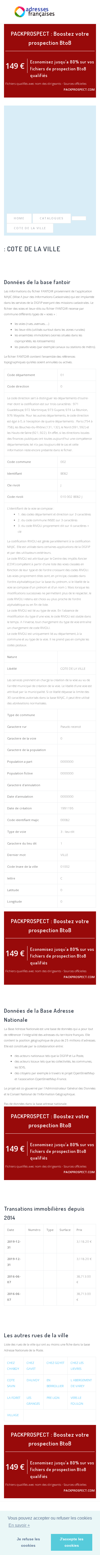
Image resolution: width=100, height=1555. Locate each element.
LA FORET (14, 1398)
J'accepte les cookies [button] (71, 1542)
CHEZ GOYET (56, 1363)
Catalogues (52, 218)
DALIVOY (33, 1380)
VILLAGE (13, 1415)
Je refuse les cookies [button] (28, 1542)
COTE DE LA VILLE (30, 228)
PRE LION (53, 1398)
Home (19, 218)
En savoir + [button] (19, 1525)
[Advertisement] (50, 161)
